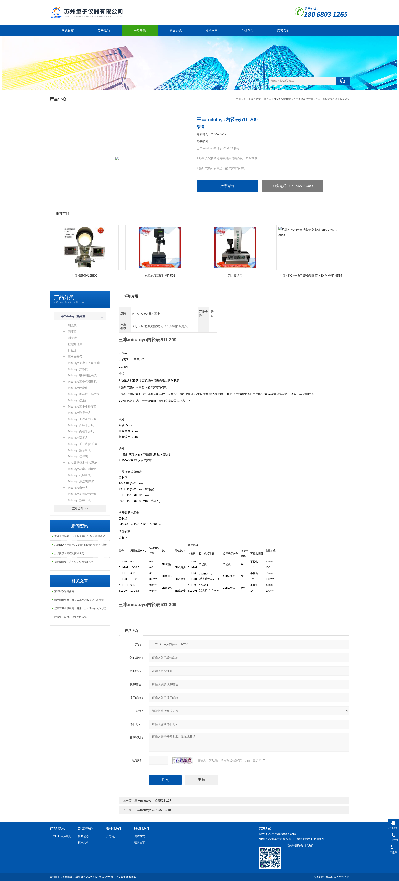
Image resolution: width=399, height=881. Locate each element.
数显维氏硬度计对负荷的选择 (70, 616)
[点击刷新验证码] (182, 760)
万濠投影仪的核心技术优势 (69, 553)
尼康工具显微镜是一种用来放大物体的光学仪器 (80, 608)
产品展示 (139, 30)
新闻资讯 (175, 30)
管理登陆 (344, 876)
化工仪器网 (332, 876)
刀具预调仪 (235, 275)
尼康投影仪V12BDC (84, 275)
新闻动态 (83, 836)
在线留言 (247, 30)
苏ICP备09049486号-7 (105, 876)
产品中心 (261, 98)
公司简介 (111, 836)
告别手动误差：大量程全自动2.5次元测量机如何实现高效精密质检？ (82, 536)
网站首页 (68, 30)
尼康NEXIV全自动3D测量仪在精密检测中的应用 (80, 544)
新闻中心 (85, 829)
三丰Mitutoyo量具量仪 (281, 98)
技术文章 (211, 30)
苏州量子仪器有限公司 (62, 876)
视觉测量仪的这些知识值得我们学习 (74, 561)
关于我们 (103, 30)
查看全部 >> (80, 508)
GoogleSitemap (127, 876)
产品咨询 (227, 186)
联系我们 (283, 30)
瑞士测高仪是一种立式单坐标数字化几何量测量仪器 (82, 599)
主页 (250, 98)
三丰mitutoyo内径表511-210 (152, 810)
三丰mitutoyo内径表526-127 (152, 800)
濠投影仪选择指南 (64, 591)
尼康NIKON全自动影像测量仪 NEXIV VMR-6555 (311, 275)
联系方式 (139, 836)
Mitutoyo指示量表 (305, 98)
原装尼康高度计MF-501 (159, 275)
